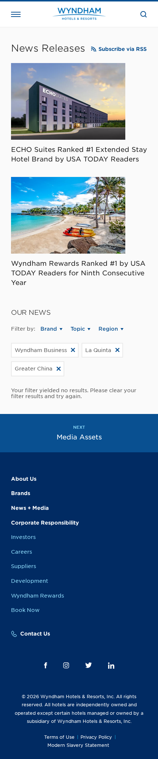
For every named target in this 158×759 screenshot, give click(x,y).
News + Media (30, 508)
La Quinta (98, 350)
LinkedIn (111, 665)
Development (29, 581)
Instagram (66, 665)
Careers (21, 552)
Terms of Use (59, 737)
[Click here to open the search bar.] (143, 14)
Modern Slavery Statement (78, 745)
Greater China (34, 369)
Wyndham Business (41, 350)
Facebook (45, 665)
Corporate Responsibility (45, 523)
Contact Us (35, 634)
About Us (23, 479)
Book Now (25, 610)
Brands (20, 493)
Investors (23, 537)
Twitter (88, 665)
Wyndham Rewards (37, 596)
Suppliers (23, 566)
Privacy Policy (96, 737)
